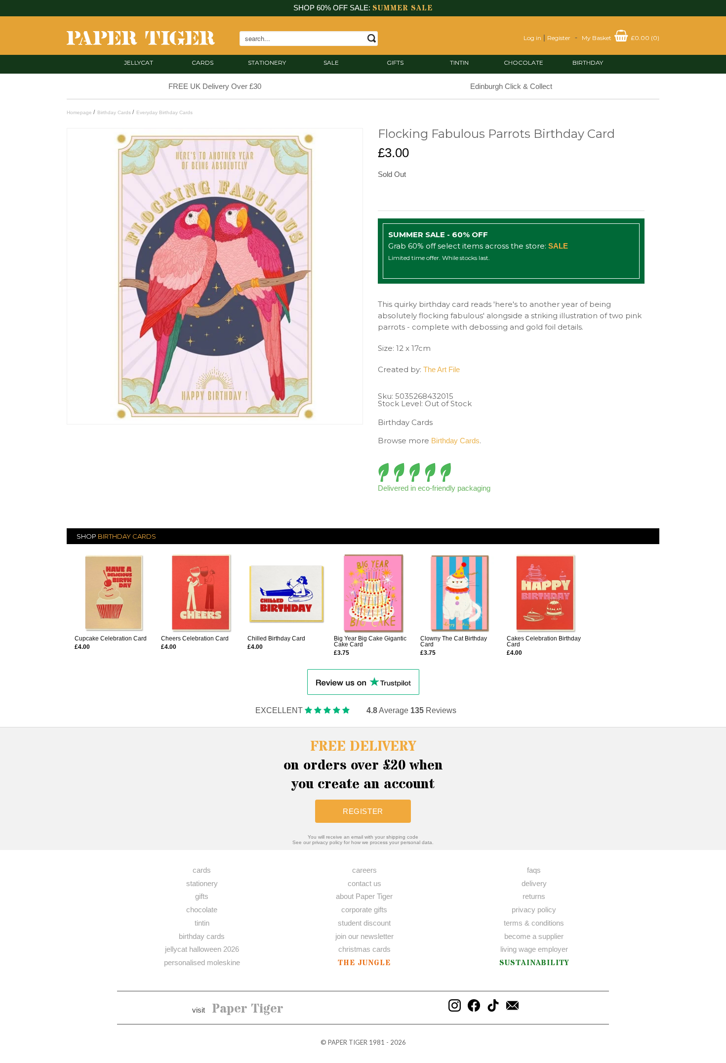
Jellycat (138, 62)
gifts (395, 62)
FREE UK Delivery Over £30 (214, 86)
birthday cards (202, 936)
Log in (532, 38)
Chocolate (523, 62)
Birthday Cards (455, 440)
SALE (331, 62)
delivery (534, 883)
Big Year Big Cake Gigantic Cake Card (370, 641)
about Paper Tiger (364, 896)
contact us (364, 883)
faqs (534, 870)
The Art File (441, 369)
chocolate (201, 909)
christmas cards (364, 949)
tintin (459, 62)
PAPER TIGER (347, 1042)
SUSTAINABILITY (534, 963)
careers (364, 870)
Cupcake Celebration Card (111, 638)
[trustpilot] (363, 681)
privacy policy (534, 909)
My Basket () (620, 38)
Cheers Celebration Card (195, 638)
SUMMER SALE (402, 8)
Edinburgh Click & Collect (511, 86)
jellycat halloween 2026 (202, 949)
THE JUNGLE (364, 963)
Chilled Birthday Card (276, 638)
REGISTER (363, 811)
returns (534, 896)
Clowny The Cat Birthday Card (453, 641)
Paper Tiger (247, 1009)
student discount (364, 923)
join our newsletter (364, 936)
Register (558, 38)
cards (202, 62)
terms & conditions (534, 923)
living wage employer (534, 949)
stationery (267, 62)
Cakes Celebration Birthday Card (544, 641)
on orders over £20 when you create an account (363, 765)
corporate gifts (364, 909)
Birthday (587, 62)
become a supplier (534, 936)
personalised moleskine (202, 962)
